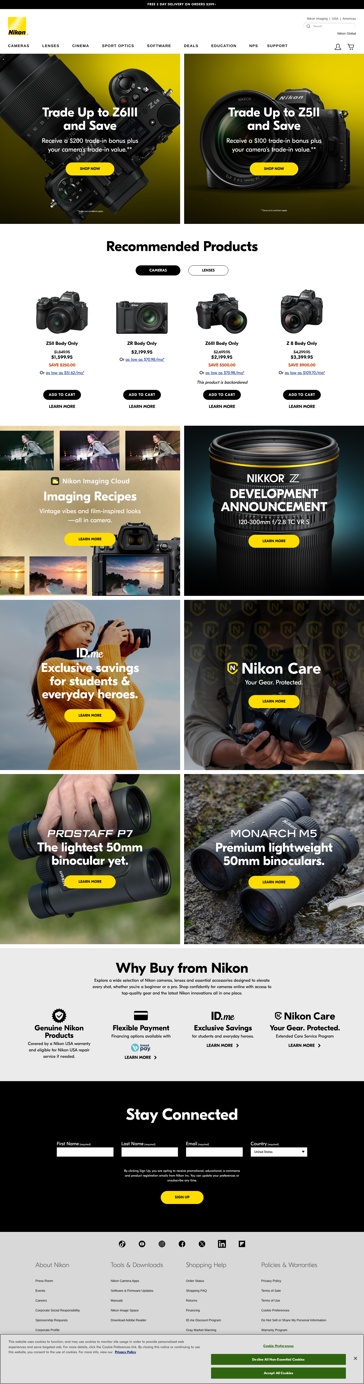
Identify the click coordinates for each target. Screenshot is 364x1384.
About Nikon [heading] (52, 1265)
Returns (191, 1300)
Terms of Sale (271, 1291)
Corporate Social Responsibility (57, 1310)
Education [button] (224, 46)
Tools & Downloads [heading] (137, 1265)
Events (40, 1291)
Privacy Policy (271, 1281)
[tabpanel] (182, 348)
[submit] (308, 26)
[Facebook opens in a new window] (182, 1244)
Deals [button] (191, 46)
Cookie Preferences (275, 1310)
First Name (74, 1144)
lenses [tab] (208, 270)
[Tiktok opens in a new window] (122, 1244)
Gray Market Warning (201, 1330)
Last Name (139, 1144)
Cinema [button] (80, 46)
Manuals (117, 1300)
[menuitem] (25, 45)
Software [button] (159, 46)
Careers (41, 1300)
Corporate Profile (47, 1330)
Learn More (90, 539)
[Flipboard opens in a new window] (242, 1244)
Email (197, 1144)
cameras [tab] (158, 270)
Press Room (44, 1281)
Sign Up (189, 1197)
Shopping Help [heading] (206, 1265)
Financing (193, 1310)
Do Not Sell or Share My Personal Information (293, 1320)
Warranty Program (274, 1330)
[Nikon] (18, 22)
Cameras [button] (19, 46)
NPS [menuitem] (253, 46)
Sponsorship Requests (51, 1320)
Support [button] (277, 46)
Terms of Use (270, 1300)
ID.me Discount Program (203, 1320)
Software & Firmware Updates (132, 1291)
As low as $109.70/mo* (305, 373)
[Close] (355, 1358)
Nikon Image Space (125, 1310)
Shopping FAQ (196, 1291)
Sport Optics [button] (118, 46)
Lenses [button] (50, 46)
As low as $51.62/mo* (65, 373)
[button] (27, 4)
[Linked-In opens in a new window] (222, 1244)
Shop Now (90, 168)
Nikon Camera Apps (125, 1281)
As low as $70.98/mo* (145, 359)
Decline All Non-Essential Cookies (278, 1359)
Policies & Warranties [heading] (289, 1265)
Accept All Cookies (278, 1373)
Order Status (195, 1281)
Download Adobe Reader (128, 1320)
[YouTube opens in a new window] (142, 1244)
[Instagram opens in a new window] (162, 1244)
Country (265, 1144)
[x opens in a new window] (202, 1244)
